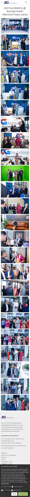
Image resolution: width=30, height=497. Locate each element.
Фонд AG (4, 457)
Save (14, 494)
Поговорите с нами (6, 462)
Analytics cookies (6, 490)
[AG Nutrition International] (10, 2)
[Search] (26, 2)
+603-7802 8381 (8, 448)
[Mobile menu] (1, 2)
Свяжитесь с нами (6, 464)
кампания (4, 453)
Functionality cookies (18, 486)
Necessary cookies (7, 486)
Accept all (23, 494)
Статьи (3, 459)
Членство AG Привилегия (8, 455)
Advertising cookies (17, 490)
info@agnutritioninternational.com (14, 446)
